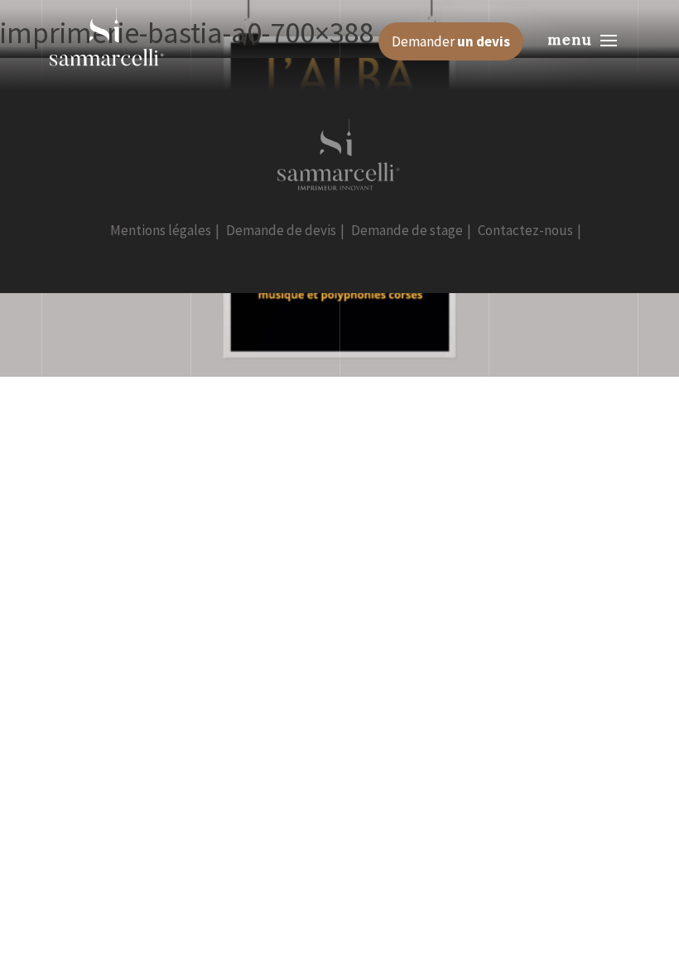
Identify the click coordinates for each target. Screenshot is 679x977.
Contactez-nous (525, 230)
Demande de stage (407, 230)
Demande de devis (281, 230)
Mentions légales (160, 230)
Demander (451, 41)
